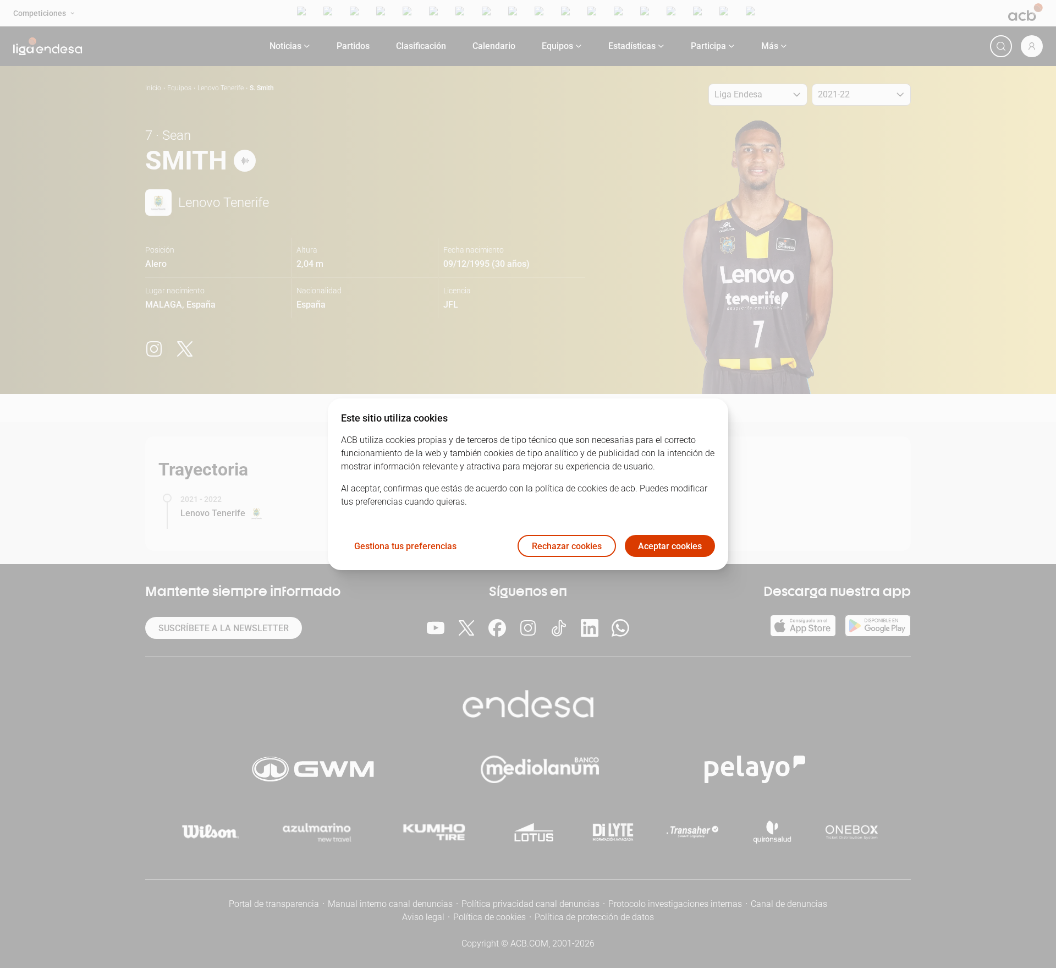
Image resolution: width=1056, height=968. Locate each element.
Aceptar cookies (670, 545)
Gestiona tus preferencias (405, 545)
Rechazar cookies (567, 545)
